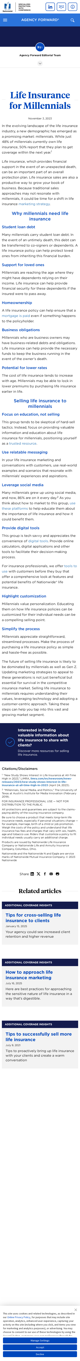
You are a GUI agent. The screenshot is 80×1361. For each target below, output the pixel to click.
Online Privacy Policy (18, 1317)
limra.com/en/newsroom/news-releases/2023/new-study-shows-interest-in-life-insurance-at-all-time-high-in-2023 (37, 782)
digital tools (38, 541)
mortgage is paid (16, 316)
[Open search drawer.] (72, 20)
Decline (40, 1354)
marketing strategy (34, 204)
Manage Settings (40, 1340)
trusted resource (22, 443)
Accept (40, 1347)
